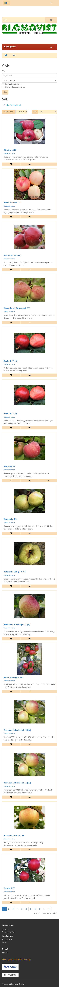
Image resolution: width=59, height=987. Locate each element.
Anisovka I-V (10, 466)
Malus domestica (9, 153)
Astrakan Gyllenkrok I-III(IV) (17, 730)
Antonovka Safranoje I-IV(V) (17, 624)
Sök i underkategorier (13, 84)
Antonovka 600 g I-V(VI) (15, 572)
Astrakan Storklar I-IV (14, 835)
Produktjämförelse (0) (12, 105)
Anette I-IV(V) (10, 361)
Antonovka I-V (10, 519)
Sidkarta (5, 952)
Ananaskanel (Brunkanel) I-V (17, 308)
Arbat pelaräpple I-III (13, 677)
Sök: (3, 71)
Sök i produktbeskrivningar (15, 87)
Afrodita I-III (10, 150)
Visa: (35, 111)
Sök (14, 55)
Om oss (5, 929)
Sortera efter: (9, 111)
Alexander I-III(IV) (12, 255)
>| (49, 909)
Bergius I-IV (9, 888)
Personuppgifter (8, 932)
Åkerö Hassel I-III (12, 202)
